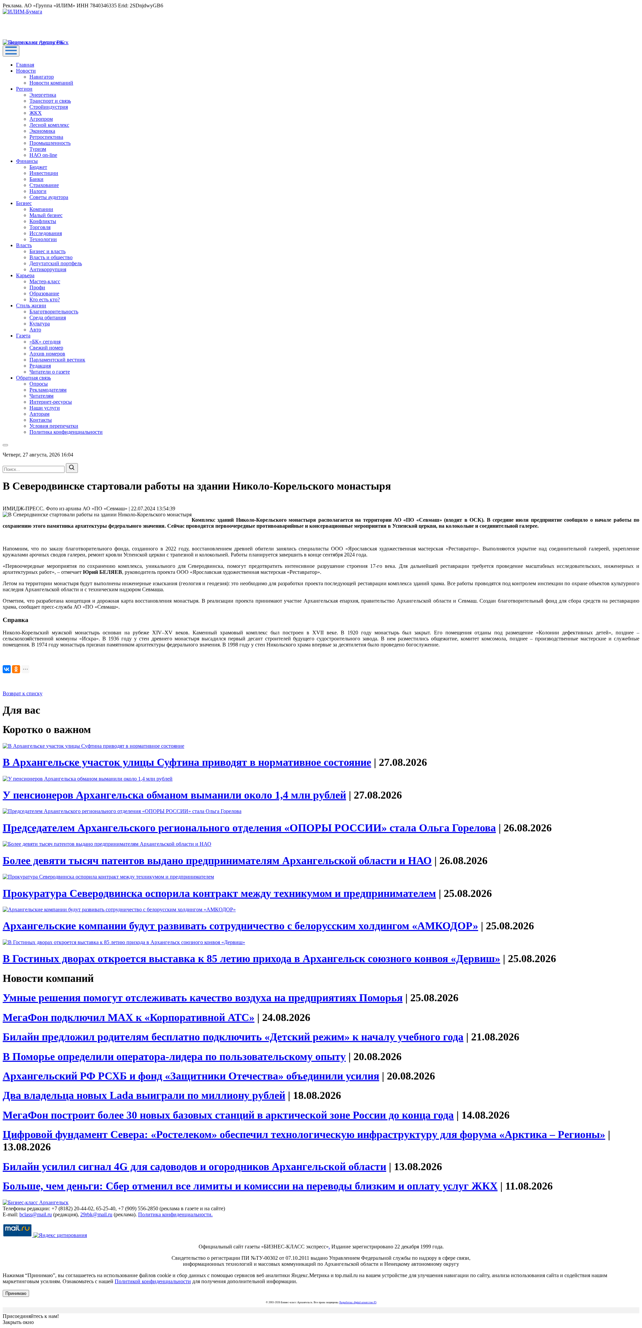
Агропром (41, 119)
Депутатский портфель (55, 263)
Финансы (27, 161)
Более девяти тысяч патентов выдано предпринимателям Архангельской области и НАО (217, 860)
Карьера (25, 275)
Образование (44, 293)
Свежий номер (46, 347)
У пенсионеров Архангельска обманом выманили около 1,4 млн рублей (174, 795)
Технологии (43, 239)
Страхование (44, 185)
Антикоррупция (47, 269)
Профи (37, 287)
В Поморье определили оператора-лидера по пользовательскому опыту (174, 1056)
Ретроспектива (46, 137)
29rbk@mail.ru (96, 1214)
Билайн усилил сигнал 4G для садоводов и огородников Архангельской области (194, 1166)
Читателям (41, 396)
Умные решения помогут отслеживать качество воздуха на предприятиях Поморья (203, 998)
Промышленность (50, 143)
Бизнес (24, 203)
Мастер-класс (44, 281)
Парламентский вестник (57, 360)
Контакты (40, 420)
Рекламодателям (48, 390)
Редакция (40, 366)
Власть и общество (51, 257)
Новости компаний (51, 83)
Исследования (45, 233)
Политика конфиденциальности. (175, 1214)
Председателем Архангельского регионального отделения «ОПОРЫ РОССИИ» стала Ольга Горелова (249, 828)
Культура (39, 323)
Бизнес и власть (47, 251)
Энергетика (42, 95)
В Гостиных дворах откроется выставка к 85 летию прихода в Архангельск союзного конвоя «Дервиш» (251, 958)
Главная (25, 65)
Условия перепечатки (53, 426)
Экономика (42, 131)
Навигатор (41, 77)
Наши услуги (44, 408)
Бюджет (38, 167)
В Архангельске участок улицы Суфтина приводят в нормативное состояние (187, 762)
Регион (24, 89)
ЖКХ (35, 113)
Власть (24, 245)
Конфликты (42, 221)
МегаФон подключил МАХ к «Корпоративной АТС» (128, 1017)
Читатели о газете (49, 372)
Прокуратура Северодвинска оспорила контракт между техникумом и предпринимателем (219, 893)
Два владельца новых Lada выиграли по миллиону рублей (144, 1095)
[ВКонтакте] (7, 669)
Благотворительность (53, 311)
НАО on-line (43, 155)
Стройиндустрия (48, 107)
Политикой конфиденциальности (153, 1281)
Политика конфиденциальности (66, 432)
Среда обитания (47, 317)
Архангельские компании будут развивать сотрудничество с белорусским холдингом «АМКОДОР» (240, 926)
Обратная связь (33, 378)
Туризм (37, 149)
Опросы (38, 384)
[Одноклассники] (16, 669)
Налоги (37, 191)
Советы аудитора (48, 197)
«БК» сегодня (45, 341)
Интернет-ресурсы (50, 402)
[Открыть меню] (11, 51)
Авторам (39, 414)
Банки (36, 179)
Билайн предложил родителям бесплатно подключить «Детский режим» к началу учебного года (233, 1037)
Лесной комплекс (49, 125)
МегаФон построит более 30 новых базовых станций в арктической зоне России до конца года (228, 1115)
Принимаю (15, 1293)
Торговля (39, 227)
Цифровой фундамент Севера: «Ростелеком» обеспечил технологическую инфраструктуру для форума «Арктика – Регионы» (304, 1134)
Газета (23, 335)
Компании (41, 209)
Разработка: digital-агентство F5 (358, 1302)
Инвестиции (43, 173)
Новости (26, 71)
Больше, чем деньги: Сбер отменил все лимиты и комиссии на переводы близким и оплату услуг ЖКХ (250, 1186)
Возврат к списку (22, 693)
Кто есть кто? (44, 299)
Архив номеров (47, 353)
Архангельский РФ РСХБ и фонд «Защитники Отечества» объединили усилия (191, 1076)
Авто (35, 329)
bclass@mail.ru (35, 1214)
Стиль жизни (31, 305)
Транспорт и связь (50, 101)
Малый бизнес (46, 215)
